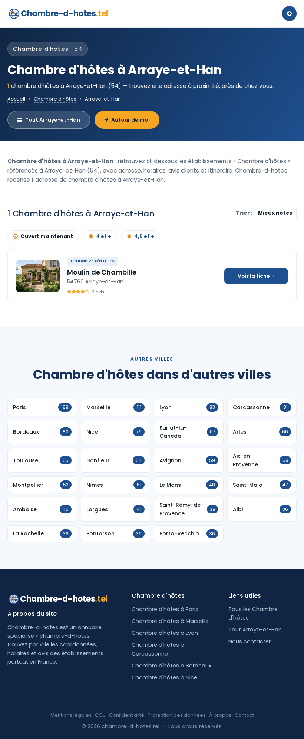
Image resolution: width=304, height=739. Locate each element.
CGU (100, 715)
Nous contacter (249, 641)
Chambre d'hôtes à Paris (165, 609)
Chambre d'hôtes (55, 98)
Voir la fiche (254, 276)
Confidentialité (126, 715)
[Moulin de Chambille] (38, 276)
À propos (220, 715)
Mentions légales (71, 715)
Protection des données (177, 715)
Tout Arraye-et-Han (52, 120)
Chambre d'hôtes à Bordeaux (171, 665)
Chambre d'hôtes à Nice (164, 677)
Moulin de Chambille (101, 272)
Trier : (245, 213)
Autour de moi (130, 120)
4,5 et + (144, 236)
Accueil (16, 98)
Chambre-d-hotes (64, 13)
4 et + (103, 236)
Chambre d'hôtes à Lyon (165, 633)
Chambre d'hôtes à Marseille (170, 621)
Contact (244, 715)
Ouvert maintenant (46, 236)
